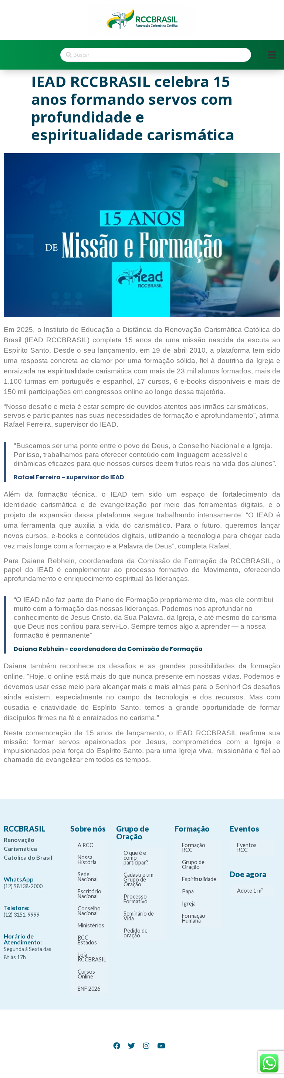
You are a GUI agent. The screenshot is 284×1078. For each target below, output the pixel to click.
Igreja (189, 903)
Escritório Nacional (89, 893)
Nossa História (87, 859)
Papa (188, 891)
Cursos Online (86, 974)
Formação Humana (193, 918)
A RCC (85, 845)
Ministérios (91, 925)
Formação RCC (193, 847)
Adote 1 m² (250, 890)
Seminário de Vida (139, 915)
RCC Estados (87, 940)
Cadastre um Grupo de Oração (138, 879)
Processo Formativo (136, 898)
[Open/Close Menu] (272, 54)
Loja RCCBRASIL (92, 957)
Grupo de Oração (193, 864)
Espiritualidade (199, 879)
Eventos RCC (247, 847)
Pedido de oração (136, 932)
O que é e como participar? (136, 858)
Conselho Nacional (89, 910)
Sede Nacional (88, 876)
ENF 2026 (89, 988)
